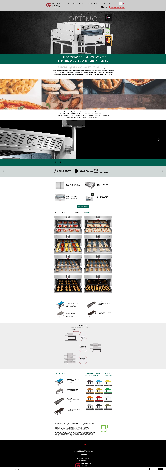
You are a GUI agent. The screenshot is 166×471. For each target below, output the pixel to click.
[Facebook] (106, 7)
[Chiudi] (164, 469)
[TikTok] (102, 7)
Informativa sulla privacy (56, 469)
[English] (123, 3)
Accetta (160, 469)
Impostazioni (153, 469)
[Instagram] (104, 7)
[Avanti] (159, 139)
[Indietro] (7, 139)
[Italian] (120, 3)
